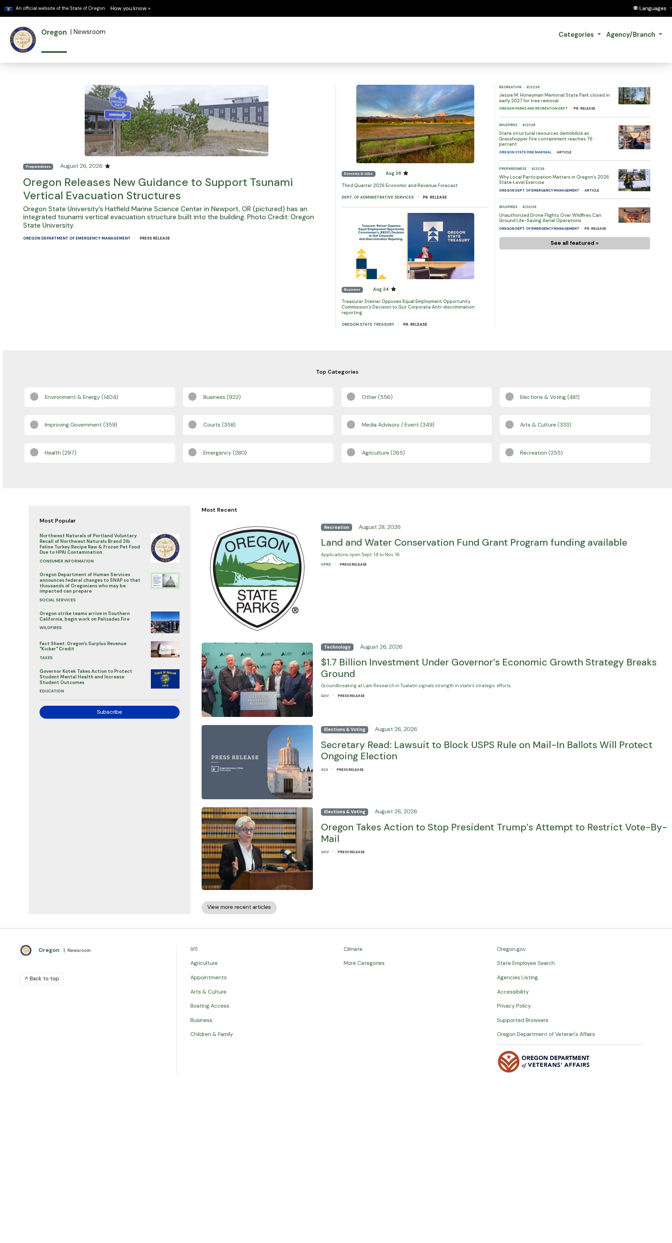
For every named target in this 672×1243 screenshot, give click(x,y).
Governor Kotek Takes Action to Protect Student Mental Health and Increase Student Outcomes (86, 676)
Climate (353, 949)
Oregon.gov (511, 949)
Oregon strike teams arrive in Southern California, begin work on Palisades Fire (85, 616)
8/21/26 (533, 87)
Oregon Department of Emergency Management (77, 238)
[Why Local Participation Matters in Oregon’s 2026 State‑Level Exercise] (634, 178)
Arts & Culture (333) (545, 424)
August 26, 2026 (82, 166)
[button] (652, 8)
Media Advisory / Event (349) (398, 424)
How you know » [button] (130, 8)
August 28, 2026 (380, 527)
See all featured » (574, 243)
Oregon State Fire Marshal (525, 152)
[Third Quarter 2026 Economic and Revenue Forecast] (415, 123)
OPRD (326, 564)
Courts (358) (219, 424)
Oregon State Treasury (368, 324)
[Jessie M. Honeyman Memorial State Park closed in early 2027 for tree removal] (634, 94)
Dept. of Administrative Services (378, 197)
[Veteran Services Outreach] (544, 1061)
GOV (325, 696)
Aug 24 (381, 289)
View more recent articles (239, 907)
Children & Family (211, 1034)
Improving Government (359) (81, 424)
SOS (325, 770)
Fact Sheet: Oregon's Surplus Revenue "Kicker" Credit (83, 646)
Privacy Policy (514, 1005)
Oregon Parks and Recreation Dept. (534, 108)
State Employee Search (526, 963)
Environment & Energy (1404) (81, 397)
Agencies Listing (517, 977)
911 (193, 949)
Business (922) (222, 397)
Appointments (208, 977)
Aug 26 (394, 173)
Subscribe (109, 712)
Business (352, 290)
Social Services (58, 600)
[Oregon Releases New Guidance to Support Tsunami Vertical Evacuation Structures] (177, 120)
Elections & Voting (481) (550, 397)
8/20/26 (530, 207)
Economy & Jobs (358, 174)
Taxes (46, 658)
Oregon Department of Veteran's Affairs (546, 1034)
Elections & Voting (344, 729)
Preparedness (38, 167)
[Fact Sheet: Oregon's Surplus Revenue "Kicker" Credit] (165, 647)
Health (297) (60, 452)
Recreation (510, 87)
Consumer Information (67, 561)
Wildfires (508, 125)
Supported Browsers (522, 1020)
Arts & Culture (208, 991)
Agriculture (204, 963)
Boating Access (209, 1005)
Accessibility (513, 991)
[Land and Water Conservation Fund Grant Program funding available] (257, 576)
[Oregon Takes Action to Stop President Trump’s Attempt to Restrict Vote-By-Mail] (257, 846)
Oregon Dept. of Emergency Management (539, 190)
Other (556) (377, 397)
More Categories (364, 963)
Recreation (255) (541, 452)
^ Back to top (42, 978)
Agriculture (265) (383, 452)
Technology (337, 647)
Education (52, 691)
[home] (23, 40)
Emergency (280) (225, 452)
